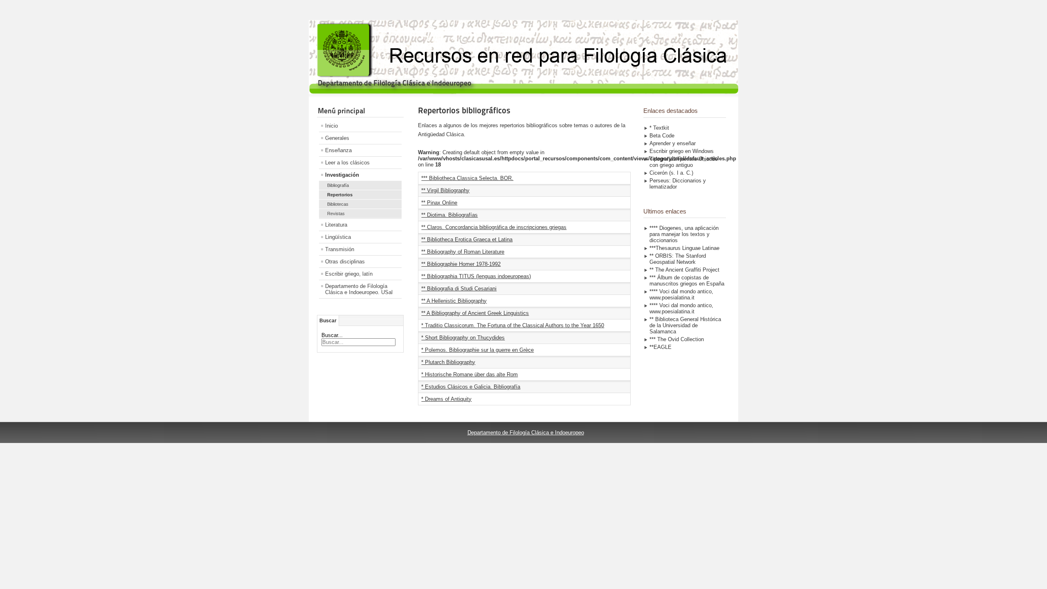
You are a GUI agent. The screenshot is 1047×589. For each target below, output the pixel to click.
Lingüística (338, 237)
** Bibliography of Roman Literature (462, 252)
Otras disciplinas (345, 262)
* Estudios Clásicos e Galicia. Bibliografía (470, 387)
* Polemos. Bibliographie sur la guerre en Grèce (477, 350)
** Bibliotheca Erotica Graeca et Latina (466, 239)
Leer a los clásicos (347, 163)
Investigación (342, 175)
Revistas (336, 213)
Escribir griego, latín (349, 274)
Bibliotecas (337, 204)
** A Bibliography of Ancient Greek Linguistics (475, 313)
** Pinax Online (439, 203)
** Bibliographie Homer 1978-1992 (461, 264)
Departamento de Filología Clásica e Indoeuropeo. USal (359, 289)
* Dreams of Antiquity (446, 399)
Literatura (336, 225)
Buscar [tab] (328, 320)
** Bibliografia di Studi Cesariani (459, 289)
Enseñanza (338, 150)
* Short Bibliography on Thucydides (463, 338)
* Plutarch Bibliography (448, 362)
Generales (337, 138)
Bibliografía (338, 185)
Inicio (331, 126)
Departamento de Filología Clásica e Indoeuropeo (525, 432)
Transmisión (339, 249)
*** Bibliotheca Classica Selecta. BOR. (467, 178)
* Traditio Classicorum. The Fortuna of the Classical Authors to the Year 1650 (512, 325)
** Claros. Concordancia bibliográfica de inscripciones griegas (493, 227)
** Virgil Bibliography (445, 190)
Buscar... (332, 335)
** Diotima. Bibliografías (449, 215)
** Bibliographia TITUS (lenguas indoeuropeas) (476, 276)
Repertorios (340, 194)
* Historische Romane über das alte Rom (469, 374)
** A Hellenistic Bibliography (454, 301)
